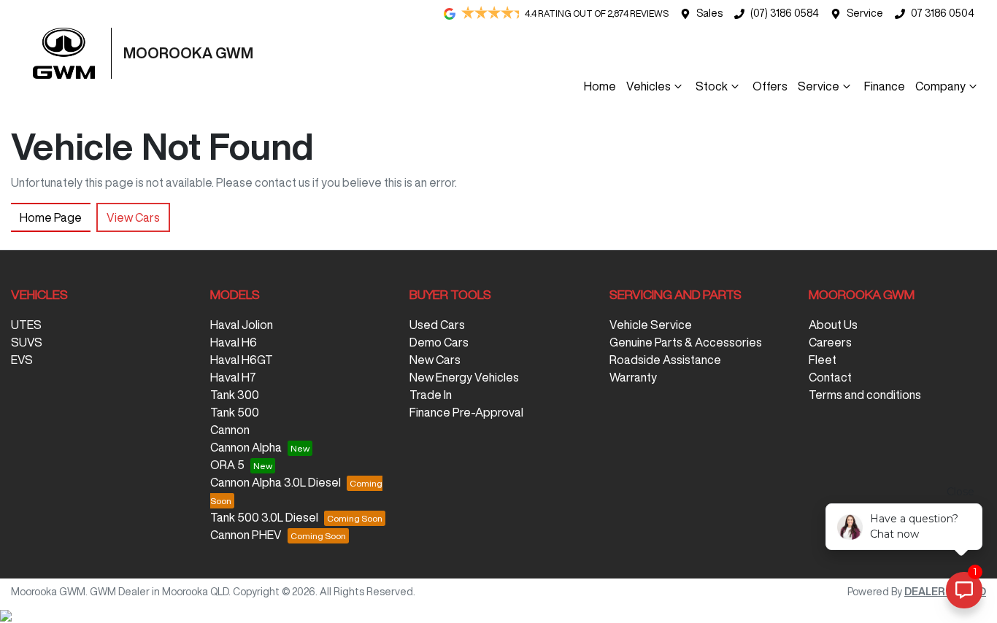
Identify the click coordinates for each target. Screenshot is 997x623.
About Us (833, 324)
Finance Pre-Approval (466, 412)
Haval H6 (233, 342)
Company (940, 86)
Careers (830, 342)
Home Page (51, 217)
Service (865, 13)
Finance (884, 86)
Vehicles (648, 86)
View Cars (133, 217)
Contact (830, 377)
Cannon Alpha (246, 447)
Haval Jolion (241, 324)
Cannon (230, 430)
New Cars (435, 359)
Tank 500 (234, 412)
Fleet (822, 359)
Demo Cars (439, 342)
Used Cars (437, 324)
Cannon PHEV (246, 535)
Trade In (430, 394)
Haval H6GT (241, 359)
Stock (712, 86)
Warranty (633, 377)
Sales (709, 13)
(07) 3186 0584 (784, 13)
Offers (770, 86)
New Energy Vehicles (464, 377)
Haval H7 (233, 377)
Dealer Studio (945, 592)
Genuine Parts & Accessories (685, 342)
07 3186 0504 (942, 13)
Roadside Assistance (665, 359)
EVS (22, 359)
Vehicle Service (650, 324)
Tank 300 (234, 394)
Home (600, 86)
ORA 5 (227, 465)
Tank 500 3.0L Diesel (264, 517)
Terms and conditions (865, 394)
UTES (26, 324)
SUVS (26, 342)
